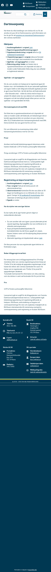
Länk (31, 47)
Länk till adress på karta (38, 339)
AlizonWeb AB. (32, 570)
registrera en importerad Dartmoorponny (30, 35)
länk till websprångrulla (38, 372)
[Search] (25, 14)
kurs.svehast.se (35, 359)
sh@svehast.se (12, 340)
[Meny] (45, 14)
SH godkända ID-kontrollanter (30, 195)
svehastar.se (34, 366)
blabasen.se (34, 353)
